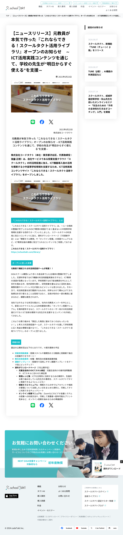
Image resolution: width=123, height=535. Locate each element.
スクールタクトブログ (94, 505)
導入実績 (73, 6)
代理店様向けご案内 (108, 3)
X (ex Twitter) (99, 528)
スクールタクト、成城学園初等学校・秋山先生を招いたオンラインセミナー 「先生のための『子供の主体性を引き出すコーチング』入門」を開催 (100, 103)
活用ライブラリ (91, 496)
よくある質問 (111, 10)
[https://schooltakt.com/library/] (42, 194)
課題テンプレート (22, 361)
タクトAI (50, 6)
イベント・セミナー (97, 6)
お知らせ (113, 6)
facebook (69, 528)
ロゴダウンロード (52, 516)
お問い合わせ (64, 495)
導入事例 (61, 6)
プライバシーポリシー (69, 516)
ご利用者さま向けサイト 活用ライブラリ (55, 3)
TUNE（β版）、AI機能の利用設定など (100, 73)
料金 (83, 6)
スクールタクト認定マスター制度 (85, 3)
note (114, 528)
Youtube (83, 528)
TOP (7, 16)
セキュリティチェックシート (98, 516)
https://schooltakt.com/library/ (25, 251)
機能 (40, 6)
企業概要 (40, 516)
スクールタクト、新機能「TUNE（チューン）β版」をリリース (100, 47)
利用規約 (82, 516)
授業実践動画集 (21, 353)
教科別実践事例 (21, 358)
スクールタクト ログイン (95, 491)
